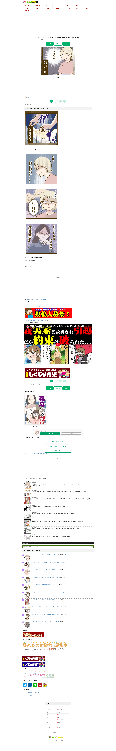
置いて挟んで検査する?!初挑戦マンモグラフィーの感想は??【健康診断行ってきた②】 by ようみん (53, 513)
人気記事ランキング (50, 707)
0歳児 (77, 5)
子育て (67, 5)
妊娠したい (47, 5)
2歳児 (28, 8)
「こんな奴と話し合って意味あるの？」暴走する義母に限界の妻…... (45, 592)
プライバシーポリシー (27, 695)
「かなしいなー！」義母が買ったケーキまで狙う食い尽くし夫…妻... (45, 554)
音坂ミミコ (65, 584)
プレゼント (27, 10)
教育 (47, 724)
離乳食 (48, 722)
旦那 (77, 8)
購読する (26, 543)
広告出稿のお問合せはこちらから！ (30, 694)
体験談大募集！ (38, 306)
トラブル (28, 453)
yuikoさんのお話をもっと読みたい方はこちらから (36, 299)
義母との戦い (35, 426)
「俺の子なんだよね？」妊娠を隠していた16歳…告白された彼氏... (45, 577)
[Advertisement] (58, 25)
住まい (34, 453)
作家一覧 (58, 43)
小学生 (57, 8)
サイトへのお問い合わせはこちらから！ (31, 692)
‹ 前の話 (49, 43)
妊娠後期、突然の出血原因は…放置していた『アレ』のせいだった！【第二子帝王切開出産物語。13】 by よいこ (56, 528)
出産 (47, 714)
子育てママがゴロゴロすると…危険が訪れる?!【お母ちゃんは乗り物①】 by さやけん (50, 506)
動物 (87, 8)
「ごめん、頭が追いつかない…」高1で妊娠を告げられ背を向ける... (45, 562)
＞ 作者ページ (50, 433)
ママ (31, 453)
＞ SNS (71, 433)
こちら (41, 478)
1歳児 (87, 5)
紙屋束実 (64, 606)
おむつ (48, 719)
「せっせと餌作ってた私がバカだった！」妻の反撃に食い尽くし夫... (45, 569)
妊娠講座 (48, 709)
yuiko (28, 97)
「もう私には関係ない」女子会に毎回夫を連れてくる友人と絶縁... (45, 584)
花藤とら (65, 599)
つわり (59, 712)
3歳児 (37, 8)
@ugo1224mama (35, 301)
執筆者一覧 (37, 5)
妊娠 (58, 5)
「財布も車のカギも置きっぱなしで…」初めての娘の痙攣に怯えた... (45, 621)
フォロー (27, 384)
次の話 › (66, 43)
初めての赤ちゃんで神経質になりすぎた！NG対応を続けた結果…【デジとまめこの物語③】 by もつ (53, 536)
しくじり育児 (67, 8)
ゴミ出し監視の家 (43, 453)
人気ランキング (27, 5)
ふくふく (65, 562)
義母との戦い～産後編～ (58, 441)
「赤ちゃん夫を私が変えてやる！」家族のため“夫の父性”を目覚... (45, 606)
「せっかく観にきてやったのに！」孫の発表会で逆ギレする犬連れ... (45, 599)
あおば (64, 621)
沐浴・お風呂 (60, 719)
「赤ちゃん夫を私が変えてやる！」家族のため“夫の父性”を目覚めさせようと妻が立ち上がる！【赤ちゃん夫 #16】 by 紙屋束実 (59, 491)
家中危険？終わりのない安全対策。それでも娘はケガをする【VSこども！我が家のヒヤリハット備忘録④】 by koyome (57, 521)
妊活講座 (59, 707)
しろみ (64, 554)
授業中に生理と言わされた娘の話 (58, 446)
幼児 (48, 8)
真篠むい (65, 614)
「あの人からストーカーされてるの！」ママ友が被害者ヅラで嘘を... (45, 614)
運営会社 (25, 697)
